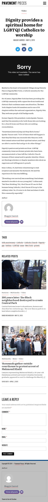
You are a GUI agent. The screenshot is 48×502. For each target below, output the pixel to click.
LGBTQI (16, 245)
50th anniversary (8, 242)
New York (29, 245)
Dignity (42, 242)
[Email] (21, 222)
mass (22, 245)
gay (3, 245)
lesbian (8, 245)
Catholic (20, 242)
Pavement (14, 3)
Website (5, 445)
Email (4, 437)
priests (37, 245)
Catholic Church (30, 242)
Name (4, 429)
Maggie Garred (19, 40)
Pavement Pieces (19, 463)
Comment (6, 412)
